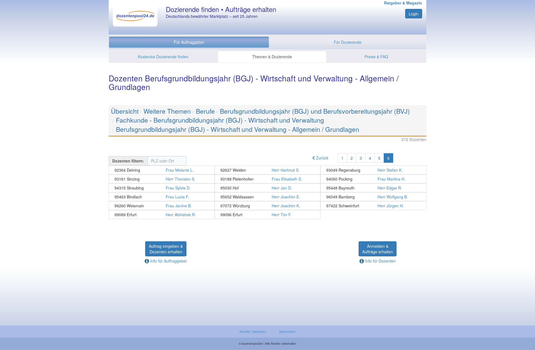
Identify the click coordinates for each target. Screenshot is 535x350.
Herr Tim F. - (267, 214)
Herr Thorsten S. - (161, 179)
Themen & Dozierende (272, 56)
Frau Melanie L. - (161, 170)
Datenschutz (287, 332)
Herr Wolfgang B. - (373, 197)
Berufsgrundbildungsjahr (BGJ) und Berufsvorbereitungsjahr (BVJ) (315, 111)
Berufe (205, 111)
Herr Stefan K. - (373, 170)
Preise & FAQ (376, 56)
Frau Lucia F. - (161, 197)
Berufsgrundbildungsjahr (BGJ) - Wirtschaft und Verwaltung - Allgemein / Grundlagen (237, 129)
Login (414, 13)
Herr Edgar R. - (373, 188)
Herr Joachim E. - (267, 197)
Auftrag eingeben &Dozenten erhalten (166, 248)
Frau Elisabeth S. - (267, 179)
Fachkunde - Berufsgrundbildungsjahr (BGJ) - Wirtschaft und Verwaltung (220, 120)
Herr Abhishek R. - (161, 214)
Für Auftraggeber (189, 42)
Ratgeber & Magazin (403, 3)
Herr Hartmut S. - (267, 170)
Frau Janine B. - (161, 205)
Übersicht (124, 111)
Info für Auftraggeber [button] (168, 261)
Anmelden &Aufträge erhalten (377, 248)
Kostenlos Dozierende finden (163, 56)
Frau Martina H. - (373, 179)
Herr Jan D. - (267, 188)
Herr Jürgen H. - (373, 205)
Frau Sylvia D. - (161, 188)
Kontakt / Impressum (253, 332)
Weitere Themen (167, 111)
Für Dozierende (347, 42)
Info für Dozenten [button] (380, 261)
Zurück (321, 158)
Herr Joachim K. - (267, 205)
